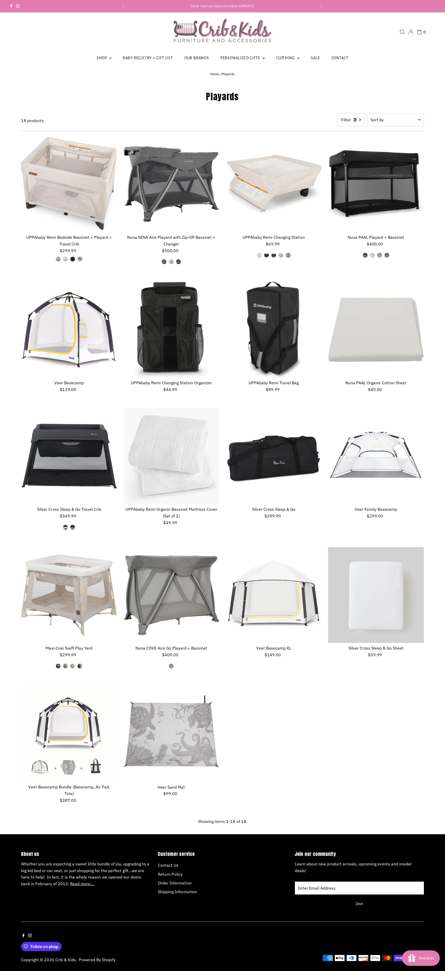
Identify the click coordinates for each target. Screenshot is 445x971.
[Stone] (65, 527)
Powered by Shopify (97, 959)
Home (214, 74)
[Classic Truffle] (79, 666)
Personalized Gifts (240, 58)
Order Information (175, 882)
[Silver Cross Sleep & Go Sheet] (376, 595)
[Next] (321, 6)
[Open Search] (402, 32)
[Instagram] (18, 6)
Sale (315, 58)
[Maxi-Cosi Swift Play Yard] (69, 595)
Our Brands (196, 58)
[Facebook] (11, 6)
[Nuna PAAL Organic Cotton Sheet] (376, 330)
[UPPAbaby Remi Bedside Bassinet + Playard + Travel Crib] (69, 184)
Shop (102, 58)
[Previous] (123, 6)
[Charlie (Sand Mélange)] (65, 259)
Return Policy (170, 874)
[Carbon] (72, 527)
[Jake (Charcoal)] (72, 259)
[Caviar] (178, 261)
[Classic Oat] (72, 666)
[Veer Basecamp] (69, 330)
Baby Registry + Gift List (148, 58)
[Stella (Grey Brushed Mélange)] (58, 259)
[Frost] (171, 666)
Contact (340, 58)
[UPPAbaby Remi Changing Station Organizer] (171, 330)
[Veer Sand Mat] (171, 734)
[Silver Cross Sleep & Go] (274, 456)
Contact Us (168, 865)
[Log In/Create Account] (410, 32)
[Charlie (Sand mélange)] (259, 255)
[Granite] (164, 261)
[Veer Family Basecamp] (376, 456)
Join (359, 903)
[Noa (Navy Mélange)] (273, 255)
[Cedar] (379, 255)
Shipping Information (177, 891)
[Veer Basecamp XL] (274, 595)
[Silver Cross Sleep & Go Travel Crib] (69, 456)
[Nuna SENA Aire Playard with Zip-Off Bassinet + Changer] (171, 184)
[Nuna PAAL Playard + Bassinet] (376, 184)
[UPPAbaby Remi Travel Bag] (274, 330)
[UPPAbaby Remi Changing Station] (274, 184)
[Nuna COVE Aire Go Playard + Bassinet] (171, 595)
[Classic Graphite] (58, 666)
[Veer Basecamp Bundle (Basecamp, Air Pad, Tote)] (69, 734)
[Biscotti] (171, 261)
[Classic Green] (65, 666)
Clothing (286, 58)
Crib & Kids (65, 959)
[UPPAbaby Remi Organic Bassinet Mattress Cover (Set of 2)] (171, 456)
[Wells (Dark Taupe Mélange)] (79, 259)
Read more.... (82, 883)
